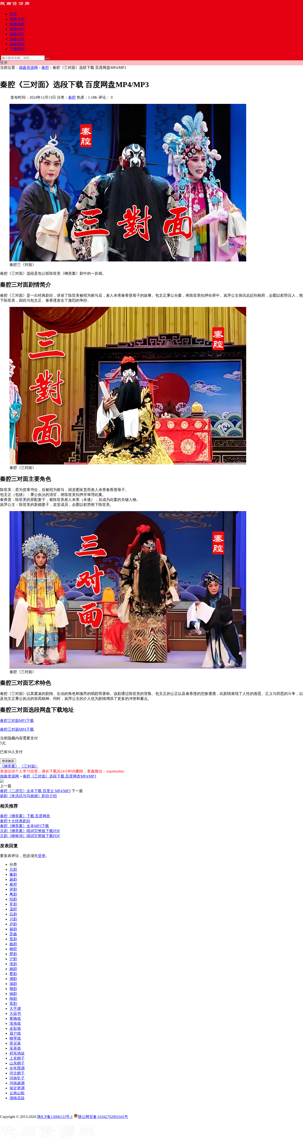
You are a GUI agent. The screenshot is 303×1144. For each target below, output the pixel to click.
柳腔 (13, 949)
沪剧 (13, 959)
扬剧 (13, 929)
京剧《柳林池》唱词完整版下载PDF (30, 836)
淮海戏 (15, 1023)
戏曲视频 (17, 24)
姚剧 (13, 969)
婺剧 (13, 974)
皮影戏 (15, 1028)
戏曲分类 (17, 19)
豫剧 (13, 874)
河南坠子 (17, 1078)
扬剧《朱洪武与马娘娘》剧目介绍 (28, 796)
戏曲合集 (17, 39)
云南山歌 (17, 1093)
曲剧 (13, 944)
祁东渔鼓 (17, 1053)
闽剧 (13, 999)
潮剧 (13, 979)
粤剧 (13, 894)
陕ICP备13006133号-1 (55, 1117)
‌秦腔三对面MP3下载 (17, 721)
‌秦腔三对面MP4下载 (17, 729)
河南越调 (17, 1083)
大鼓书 (15, 1013)
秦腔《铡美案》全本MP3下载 (24, 826)
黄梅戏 (15, 1018)
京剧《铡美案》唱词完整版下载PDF (30, 831)
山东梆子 (17, 1063)
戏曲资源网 (28, 68)
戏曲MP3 (16, 34)
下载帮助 (17, 49)
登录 (41, 856)
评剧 (13, 889)
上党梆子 (17, 1058)
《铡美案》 (10, 766)
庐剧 (13, 924)
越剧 (13, 879)
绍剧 (13, 899)
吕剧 (13, 914)
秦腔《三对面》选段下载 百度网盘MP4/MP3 (59, 776)
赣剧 (13, 989)
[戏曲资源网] (18, 6)
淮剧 (13, 964)
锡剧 (13, 994)
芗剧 (13, 904)
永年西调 (17, 1068)
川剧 (13, 919)
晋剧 (13, 939)
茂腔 (13, 909)
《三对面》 (29, 766)
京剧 (13, 869)
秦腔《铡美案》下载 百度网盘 (25, 816)
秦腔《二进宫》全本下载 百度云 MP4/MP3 (35, 791)
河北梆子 (17, 1073)
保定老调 (17, 1088)
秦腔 (45, 68)
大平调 (15, 1009)
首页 (13, 14)
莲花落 (15, 1043)
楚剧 (13, 954)
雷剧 (13, 1004)
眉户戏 (15, 1033)
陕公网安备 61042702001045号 (103, 1117)
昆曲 (13, 934)
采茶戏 (15, 1048)
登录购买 (8, 761)
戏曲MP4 (16, 29)
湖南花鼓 (17, 1098)
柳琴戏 (15, 1038)
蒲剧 (13, 984)
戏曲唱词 (17, 44)
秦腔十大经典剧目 (15, 821)
